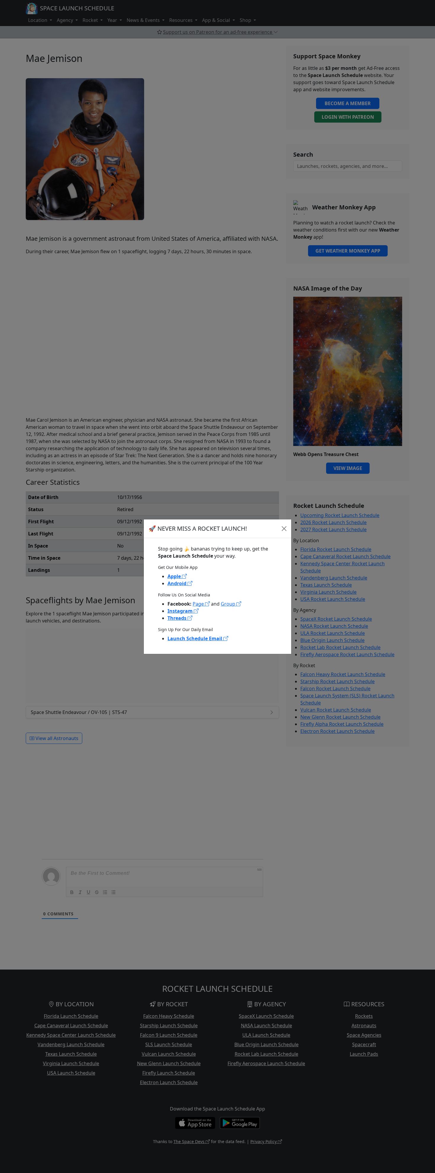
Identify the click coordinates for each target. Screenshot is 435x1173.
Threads (177, 618)
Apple (174, 576)
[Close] (284, 528)
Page (199, 604)
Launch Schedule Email (195, 638)
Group (228, 604)
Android (177, 583)
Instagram (180, 611)
